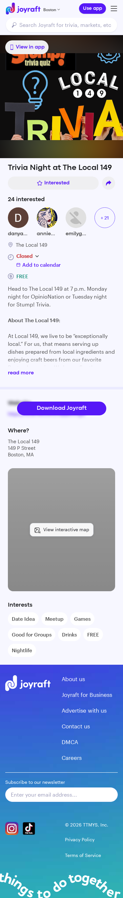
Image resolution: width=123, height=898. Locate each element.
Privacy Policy (79, 839)
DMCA (70, 742)
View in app (30, 47)
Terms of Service (83, 855)
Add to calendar (41, 265)
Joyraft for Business (87, 694)
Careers (72, 757)
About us (73, 679)
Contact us (76, 726)
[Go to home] (23, 8)
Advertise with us (84, 710)
